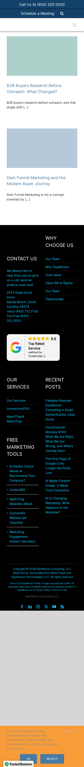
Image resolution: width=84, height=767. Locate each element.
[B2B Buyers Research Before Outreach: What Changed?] (42, 56)
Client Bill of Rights (59, 283)
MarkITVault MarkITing (15, 419)
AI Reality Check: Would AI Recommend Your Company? (22, 473)
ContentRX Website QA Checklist (17, 517)
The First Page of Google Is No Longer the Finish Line (58, 466)
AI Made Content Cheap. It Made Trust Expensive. (57, 485)
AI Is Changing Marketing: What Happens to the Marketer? (57, 505)
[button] (62, 13)
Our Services (16, 400)
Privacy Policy (43, 590)
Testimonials (54, 299)
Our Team (52, 259)
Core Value (53, 275)
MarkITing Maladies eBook (20, 501)
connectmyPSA (18, 408)
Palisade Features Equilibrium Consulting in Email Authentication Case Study (60, 410)
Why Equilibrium (57, 267)
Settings (69, 731)
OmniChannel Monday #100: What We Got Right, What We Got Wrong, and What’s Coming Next (59, 439)
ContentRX (17, 490)
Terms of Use (60, 590)
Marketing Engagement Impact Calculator (22, 536)
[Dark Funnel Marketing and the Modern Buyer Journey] (42, 148)
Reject (52, 759)
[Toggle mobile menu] (75, 25)
